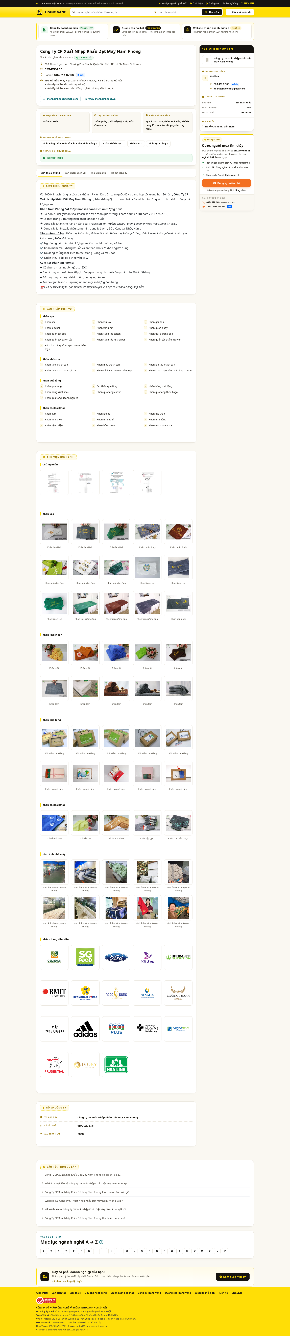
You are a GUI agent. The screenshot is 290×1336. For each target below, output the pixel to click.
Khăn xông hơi (105, 327)
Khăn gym (50, 413)
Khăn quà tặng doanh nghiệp (61, 397)
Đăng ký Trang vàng (149, 1292)
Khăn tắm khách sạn (56, 364)
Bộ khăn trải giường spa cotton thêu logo (65, 347)
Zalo (82, 75)
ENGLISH (249, 3)
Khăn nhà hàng (157, 419)
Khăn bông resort (107, 425)
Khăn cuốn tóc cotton (109, 333)
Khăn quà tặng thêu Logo (163, 392)
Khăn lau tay (104, 322)
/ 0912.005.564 (220, 202)
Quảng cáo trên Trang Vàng (223, 3)
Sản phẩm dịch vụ (75, 172)
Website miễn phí (205, 1292)
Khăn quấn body (158, 327)
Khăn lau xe (103, 413)
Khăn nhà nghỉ (105, 419)
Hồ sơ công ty (119, 172)
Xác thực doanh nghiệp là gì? (67, 1281)
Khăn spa (48, 316)
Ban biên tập (59, 1292)
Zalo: (218, 206)
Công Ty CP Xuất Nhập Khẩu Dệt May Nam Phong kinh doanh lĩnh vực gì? (87, 1192)
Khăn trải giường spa (161, 333)
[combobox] (114, 12)
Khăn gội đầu (156, 322)
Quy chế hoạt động (96, 1292)
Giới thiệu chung (50, 172)
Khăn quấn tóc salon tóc (58, 339)
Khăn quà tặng (51, 380)
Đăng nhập (240, 190)
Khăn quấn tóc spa (55, 333)
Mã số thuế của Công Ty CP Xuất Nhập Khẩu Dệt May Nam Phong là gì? (85, 1209)
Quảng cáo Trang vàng (178, 1292)
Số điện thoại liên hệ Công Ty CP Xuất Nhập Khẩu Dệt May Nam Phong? (86, 1183)
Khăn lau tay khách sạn (162, 364)
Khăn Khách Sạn (112, 143)
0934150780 (53, 69)
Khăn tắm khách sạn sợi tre (60, 370)
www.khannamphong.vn (102, 98)
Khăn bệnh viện (54, 425)
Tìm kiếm (214, 12)
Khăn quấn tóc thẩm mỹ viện (165, 339)
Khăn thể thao (157, 413)
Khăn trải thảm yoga (160, 425)
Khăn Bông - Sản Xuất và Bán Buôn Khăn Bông (68, 143)
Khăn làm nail (53, 327)
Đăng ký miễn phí (241, 12)
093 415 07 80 (64, 75)
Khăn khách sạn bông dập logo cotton (170, 370)
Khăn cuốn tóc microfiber (111, 339)
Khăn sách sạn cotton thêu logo (114, 370)
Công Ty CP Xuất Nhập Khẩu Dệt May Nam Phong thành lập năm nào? (85, 1218)
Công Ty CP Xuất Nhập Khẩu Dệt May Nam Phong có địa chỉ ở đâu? (83, 1174)
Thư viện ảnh (98, 172)
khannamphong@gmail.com (62, 98)
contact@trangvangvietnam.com (92, 1326)
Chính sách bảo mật (122, 1292)
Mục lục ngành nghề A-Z (174, 3)
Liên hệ (223, 1292)
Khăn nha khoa (53, 419)
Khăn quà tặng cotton (109, 392)
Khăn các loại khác (53, 408)
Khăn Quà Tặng (157, 143)
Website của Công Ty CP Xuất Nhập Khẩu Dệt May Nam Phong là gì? (84, 1200)
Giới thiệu (198, 3)
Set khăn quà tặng (107, 386)
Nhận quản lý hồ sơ (234, 1276)
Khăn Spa (135, 143)
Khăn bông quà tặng (160, 386)
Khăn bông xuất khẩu (57, 392)
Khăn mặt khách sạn (108, 364)
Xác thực (75, 1292)
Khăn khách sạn (52, 359)
